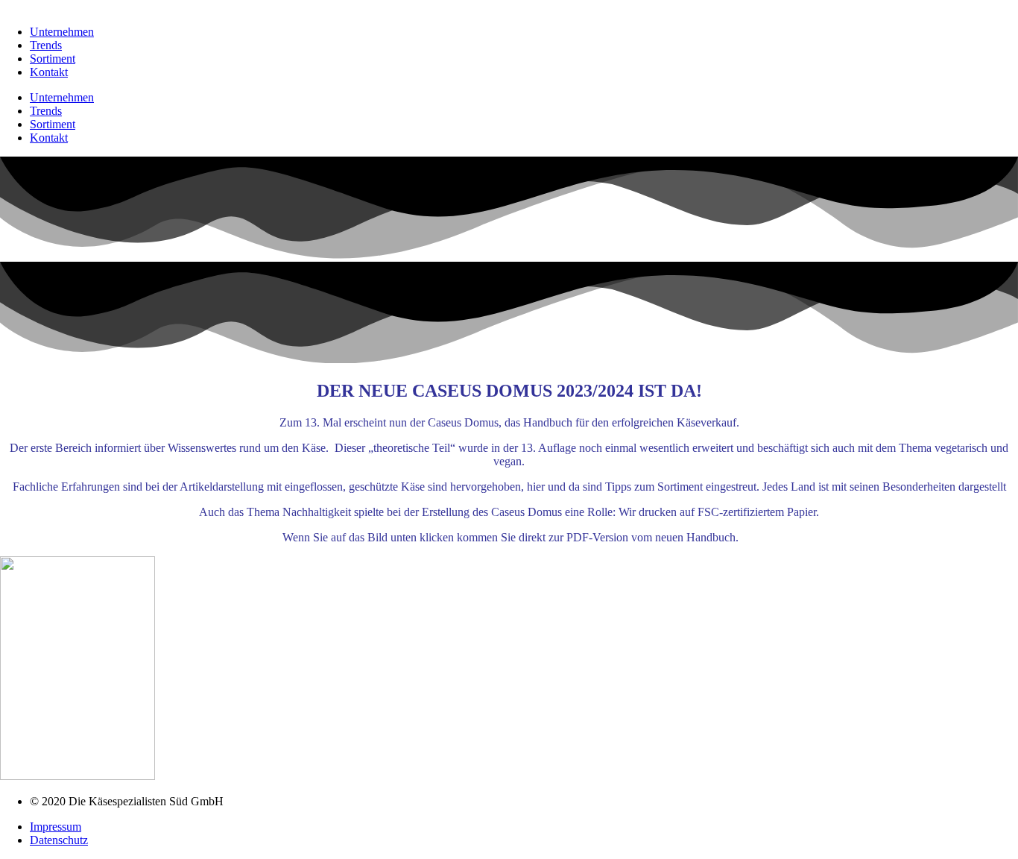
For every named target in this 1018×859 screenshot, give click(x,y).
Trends (46, 45)
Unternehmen (62, 31)
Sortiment (52, 58)
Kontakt (49, 72)
